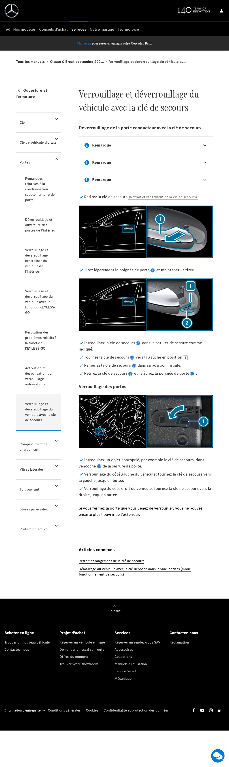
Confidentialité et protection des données (136, 710)
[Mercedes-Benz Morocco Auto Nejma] (11, 11)
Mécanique (122, 678)
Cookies (92, 710)
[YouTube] (202, 710)
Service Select (125, 671)
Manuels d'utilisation (130, 664)
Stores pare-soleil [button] (34, 509)
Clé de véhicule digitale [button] (38, 142)
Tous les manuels (30, 61)
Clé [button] (22, 122)
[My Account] (221, 10)
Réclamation (179, 642)
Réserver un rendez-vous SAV (137, 642)
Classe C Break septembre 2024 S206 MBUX (77, 61)
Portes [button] (25, 162)
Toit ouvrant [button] (29, 489)
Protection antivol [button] (34, 529)
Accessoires (123, 649)
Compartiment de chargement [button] (34, 447)
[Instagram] (211, 710)
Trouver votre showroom (78, 664)
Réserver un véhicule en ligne (82, 642)
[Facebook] (193, 710)
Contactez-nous (16, 649)
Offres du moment (73, 656)
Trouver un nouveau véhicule (27, 642)
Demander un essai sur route (81, 649)
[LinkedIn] (219, 710)
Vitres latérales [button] (32, 469)
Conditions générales (64, 710)
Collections (123, 656)
